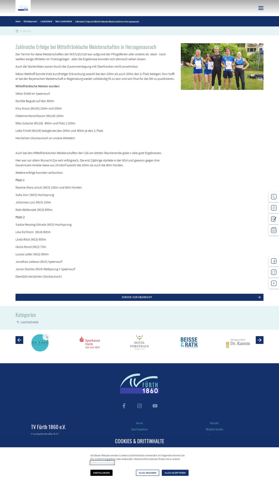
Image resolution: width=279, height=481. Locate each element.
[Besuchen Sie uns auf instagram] (139, 406)
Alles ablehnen (147, 472)
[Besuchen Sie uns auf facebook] (124, 406)
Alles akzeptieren (175, 472)
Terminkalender (274, 238)
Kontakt (214, 423)
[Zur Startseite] (23, 8)
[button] (261, 8)
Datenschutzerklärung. (102, 462)
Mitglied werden (214, 429)
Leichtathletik (30, 322)
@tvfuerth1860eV (274, 291)
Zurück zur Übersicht (137, 297)
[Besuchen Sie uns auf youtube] (155, 406)
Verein (139, 423)
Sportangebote (139, 429)
